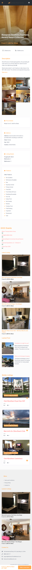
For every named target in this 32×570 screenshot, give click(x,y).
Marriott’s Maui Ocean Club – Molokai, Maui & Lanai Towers (15, 331)
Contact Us (7, 485)
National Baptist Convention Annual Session (12, 239)
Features (8, 170)
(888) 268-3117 (7, 554)
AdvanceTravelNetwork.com (10, 559)
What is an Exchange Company (22, 356)
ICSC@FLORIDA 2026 (7, 235)
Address (8, 133)
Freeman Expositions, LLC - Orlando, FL (11, 242)
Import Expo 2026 (6, 246)
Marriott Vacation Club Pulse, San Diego (12, 277)
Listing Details (10, 154)
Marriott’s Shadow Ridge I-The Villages (12, 304)
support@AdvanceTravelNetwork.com (12, 556)
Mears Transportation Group (9, 231)
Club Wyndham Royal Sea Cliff (14, 401)
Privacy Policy (8, 482)
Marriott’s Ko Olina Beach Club (14, 431)
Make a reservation (24, 567)
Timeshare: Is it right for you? (22, 343)
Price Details (9, 120)
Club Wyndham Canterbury (13, 458)
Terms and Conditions (9, 480)
